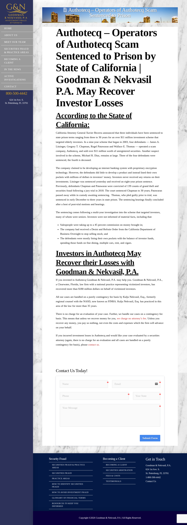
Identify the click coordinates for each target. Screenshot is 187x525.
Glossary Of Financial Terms (69, 498)
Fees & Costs (113, 476)
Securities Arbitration (119, 470)
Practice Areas (61, 479)
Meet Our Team (15, 42)
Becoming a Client (12, 61)
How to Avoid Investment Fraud (70, 492)
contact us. (94, 344)
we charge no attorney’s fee (131, 318)
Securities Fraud (62, 473)
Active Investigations (15, 78)
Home (8, 28)
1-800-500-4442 (153, 477)
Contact (10, 86)
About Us (10, 35)
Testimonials (113, 481)
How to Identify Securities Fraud (67, 485)
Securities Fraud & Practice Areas (16, 51)
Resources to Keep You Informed (65, 504)
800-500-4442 (16, 93)
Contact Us (151, 481)
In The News (12, 69)
